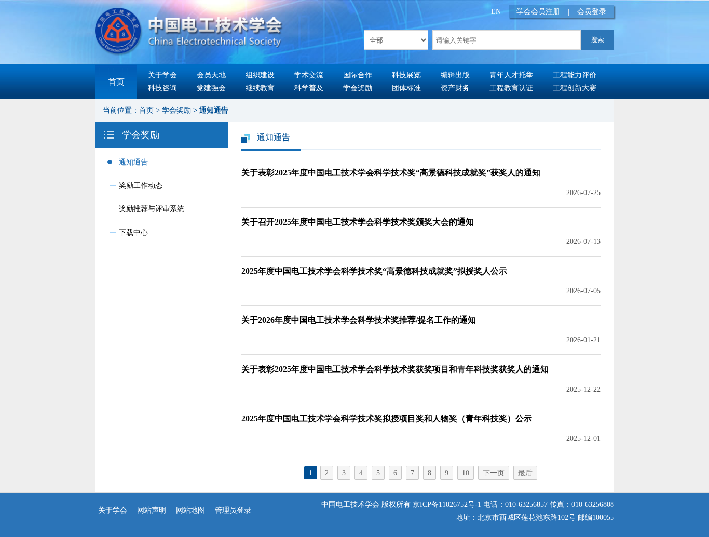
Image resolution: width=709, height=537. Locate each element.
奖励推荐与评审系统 (151, 209)
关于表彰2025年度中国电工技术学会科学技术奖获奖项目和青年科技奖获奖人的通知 (395, 369)
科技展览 (406, 75)
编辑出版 (455, 75)
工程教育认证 (511, 88)
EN (496, 12)
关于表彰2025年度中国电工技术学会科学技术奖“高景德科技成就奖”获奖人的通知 (390, 172)
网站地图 (190, 510)
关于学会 (162, 75)
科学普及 (308, 88)
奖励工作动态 (140, 185)
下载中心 (133, 233)
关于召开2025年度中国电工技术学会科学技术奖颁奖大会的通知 (357, 221)
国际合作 (357, 75)
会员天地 (211, 75)
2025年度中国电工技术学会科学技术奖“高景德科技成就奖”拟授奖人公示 (374, 271)
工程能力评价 (574, 75)
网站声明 (151, 510)
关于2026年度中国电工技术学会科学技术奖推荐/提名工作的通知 (358, 319)
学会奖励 (357, 88)
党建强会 (211, 88)
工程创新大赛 (574, 88)
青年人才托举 (511, 75)
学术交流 (308, 75)
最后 (525, 473)
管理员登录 (233, 510)
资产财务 (455, 88)
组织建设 (260, 75)
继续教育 (260, 88)
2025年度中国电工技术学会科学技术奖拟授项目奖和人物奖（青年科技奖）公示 (386, 418)
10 (465, 473)
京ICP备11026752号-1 (447, 504)
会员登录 (591, 12)
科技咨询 (162, 88)
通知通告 (213, 110)
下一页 (494, 473)
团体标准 (406, 88)
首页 (116, 81)
